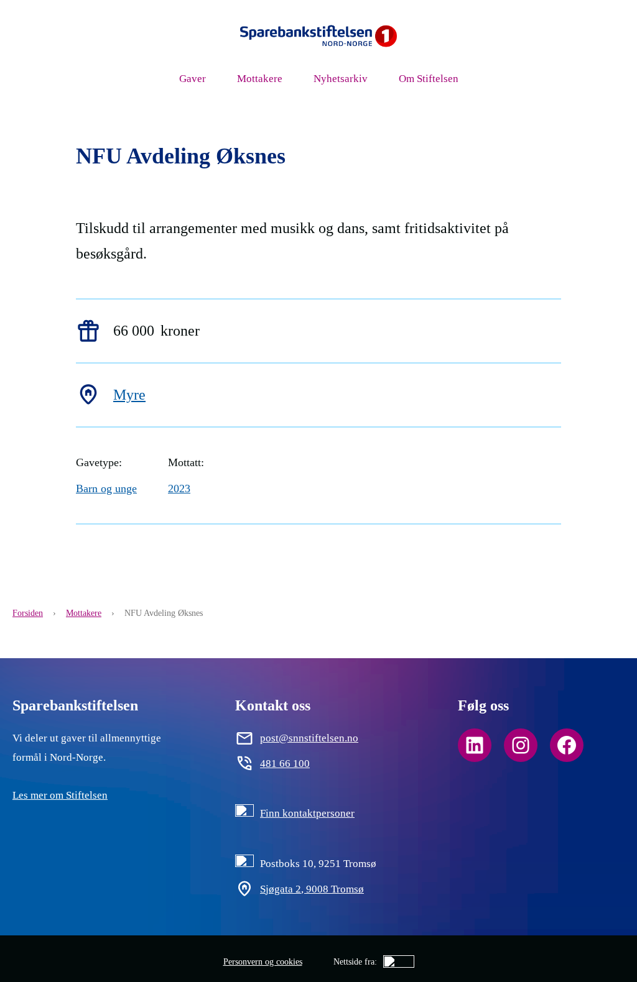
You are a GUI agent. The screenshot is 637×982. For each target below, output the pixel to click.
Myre (129, 395)
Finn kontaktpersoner (307, 813)
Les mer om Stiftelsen (60, 795)
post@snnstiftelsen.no (309, 738)
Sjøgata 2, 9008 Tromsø (312, 889)
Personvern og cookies (262, 961)
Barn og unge (106, 488)
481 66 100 (285, 763)
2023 (179, 488)
